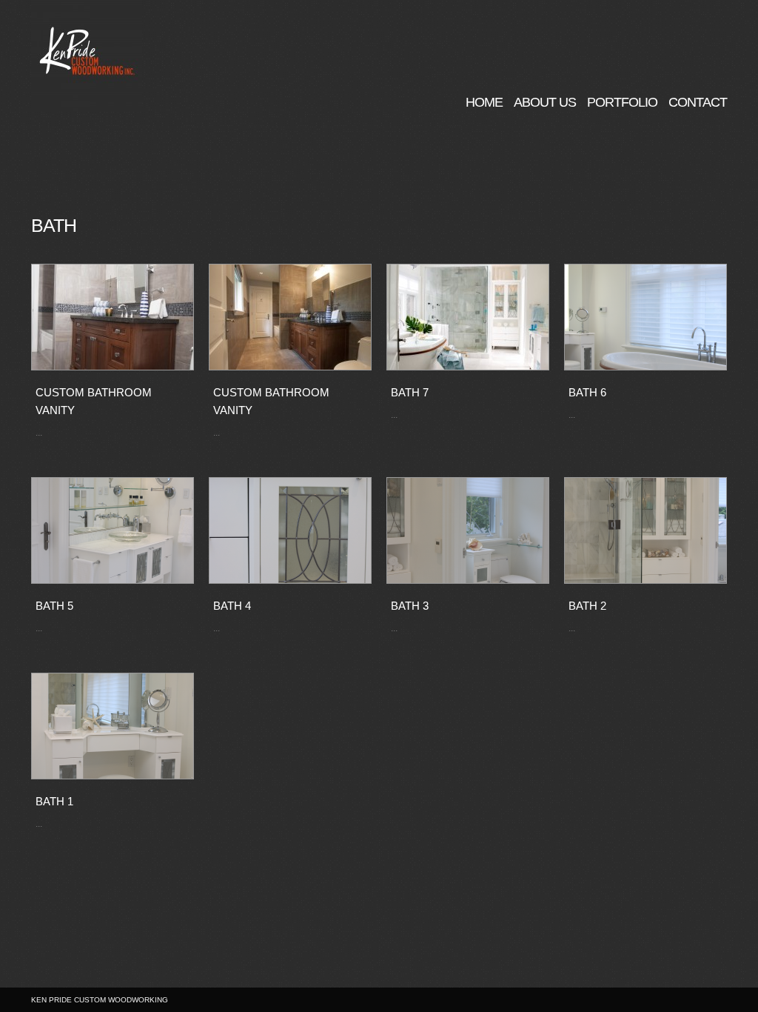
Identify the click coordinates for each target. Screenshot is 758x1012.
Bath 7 (410, 392)
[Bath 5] (112, 530)
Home (484, 102)
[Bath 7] (467, 317)
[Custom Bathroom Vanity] (112, 317)
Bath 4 (232, 605)
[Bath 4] (290, 530)
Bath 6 (587, 392)
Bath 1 (54, 801)
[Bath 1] (112, 726)
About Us (545, 102)
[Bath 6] (645, 317)
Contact (697, 102)
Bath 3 (410, 605)
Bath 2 (587, 605)
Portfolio (622, 102)
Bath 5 (54, 605)
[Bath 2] (645, 530)
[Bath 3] (467, 530)
